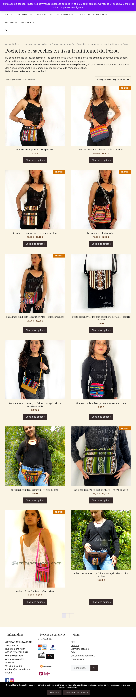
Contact (75, 645)
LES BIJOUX (43, 14)
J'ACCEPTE (54, 692)
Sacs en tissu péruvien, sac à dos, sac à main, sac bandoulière (44, 44)
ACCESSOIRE (63, 14)
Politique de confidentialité (76, 692)
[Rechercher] (94, 668)
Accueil (9, 44)
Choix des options (35, 160)
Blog (73, 642)
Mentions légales (80, 649)
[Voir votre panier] (6, 31)
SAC (7, 14)
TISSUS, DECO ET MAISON (91, 14)
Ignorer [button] (80, 7)
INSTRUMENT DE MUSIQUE (18, 22)
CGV (73, 652)
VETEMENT (23, 14)
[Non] (132, 689)
